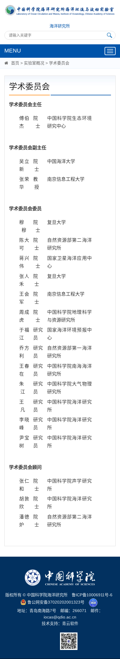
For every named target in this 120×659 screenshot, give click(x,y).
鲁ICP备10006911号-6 (92, 595)
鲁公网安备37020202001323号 (55, 602)
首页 (15, 63)
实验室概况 (34, 63)
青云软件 (70, 623)
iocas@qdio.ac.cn (60, 617)
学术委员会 (59, 63)
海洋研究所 (60, 26)
